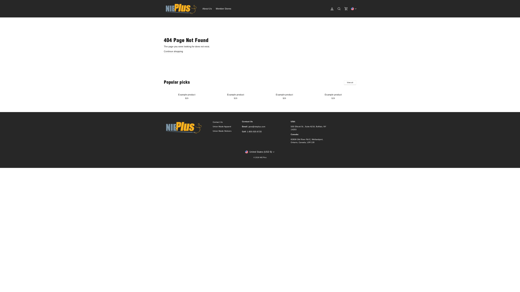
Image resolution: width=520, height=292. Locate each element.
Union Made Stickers (222, 131)
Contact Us (218, 122)
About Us (207, 9)
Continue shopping (173, 51)
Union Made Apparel (222, 127)
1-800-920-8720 (254, 132)
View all (350, 83)
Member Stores (223, 9)
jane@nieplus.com (257, 127)
